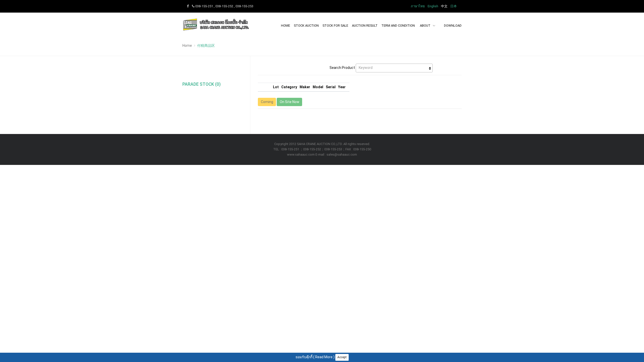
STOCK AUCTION (306, 25)
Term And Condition (398, 25)
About (425, 25)
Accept (342, 357)
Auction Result (365, 25)
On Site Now (289, 102)
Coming (267, 102)
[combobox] (394, 68)
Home (285, 25)
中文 (444, 6)
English (433, 6)
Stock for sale (335, 25)
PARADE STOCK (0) (201, 84)
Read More (324, 357)
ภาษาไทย (418, 6)
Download (453, 25)
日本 (453, 6)
